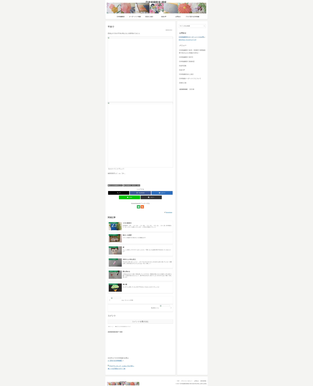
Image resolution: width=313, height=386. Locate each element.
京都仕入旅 (182, 83)
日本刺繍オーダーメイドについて (190, 78)
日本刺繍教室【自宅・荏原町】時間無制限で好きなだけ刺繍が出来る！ (192, 51)
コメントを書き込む (140, 321)
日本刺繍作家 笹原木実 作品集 (132, 185)
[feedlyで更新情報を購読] (138, 206)
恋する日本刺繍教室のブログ (116, 185)
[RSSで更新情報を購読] (142, 206)
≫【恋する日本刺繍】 (115, 360)
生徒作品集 (182, 66)
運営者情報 (203, 381)
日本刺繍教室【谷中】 (186, 57)
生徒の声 (182, 70)
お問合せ (196, 381)
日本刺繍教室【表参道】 (187, 61)
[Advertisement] (120, 343)
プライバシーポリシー (186, 381)
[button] (151, 197)
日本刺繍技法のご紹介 (186, 74)
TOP (178, 381)
